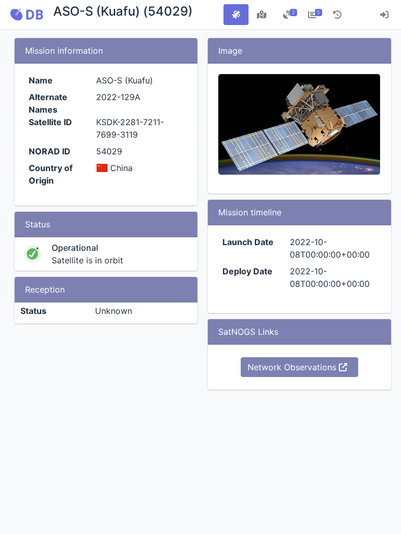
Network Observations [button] (293, 367)
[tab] (236, 14)
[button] (26, 14)
